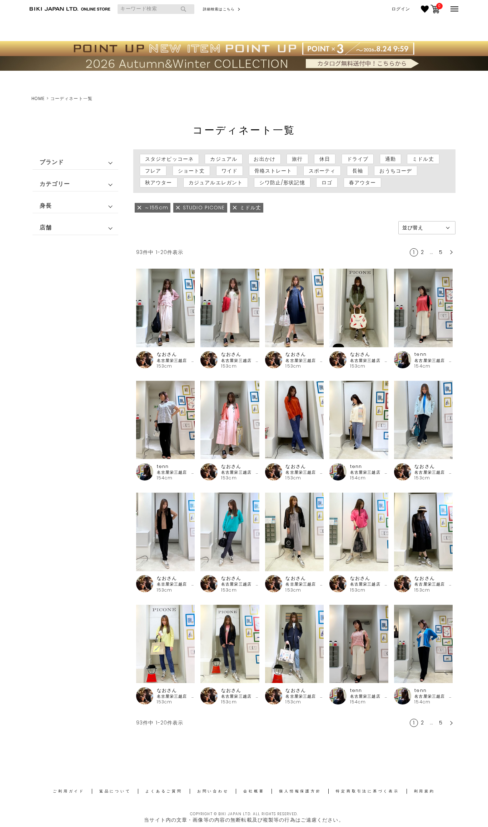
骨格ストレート (273, 170)
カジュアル (223, 159)
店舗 (46, 227)
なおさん (167, 354)
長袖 (357, 170)
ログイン (401, 9)
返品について (115, 791)
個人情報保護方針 (300, 791)
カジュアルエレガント (216, 182)
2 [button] (422, 252)
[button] (450, 252)
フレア (153, 170)
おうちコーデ (395, 170)
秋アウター (158, 182)
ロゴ (327, 182)
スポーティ (322, 170)
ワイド (229, 170)
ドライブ (357, 159)
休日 (324, 159)
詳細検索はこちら (219, 9)
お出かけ (264, 159)
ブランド (52, 162)
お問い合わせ (213, 791)
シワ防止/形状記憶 (282, 182)
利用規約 (424, 791)
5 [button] (441, 252)
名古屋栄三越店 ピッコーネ (176, 360)
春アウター (362, 182)
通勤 (390, 159)
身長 (46, 206)
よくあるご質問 (163, 791)
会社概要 (253, 791)
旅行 (297, 159)
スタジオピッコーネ (169, 159)
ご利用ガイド (69, 791)
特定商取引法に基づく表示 (367, 791)
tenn (420, 354)
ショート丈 (191, 170)
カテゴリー (55, 184)
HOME (38, 98)
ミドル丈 (423, 159)
